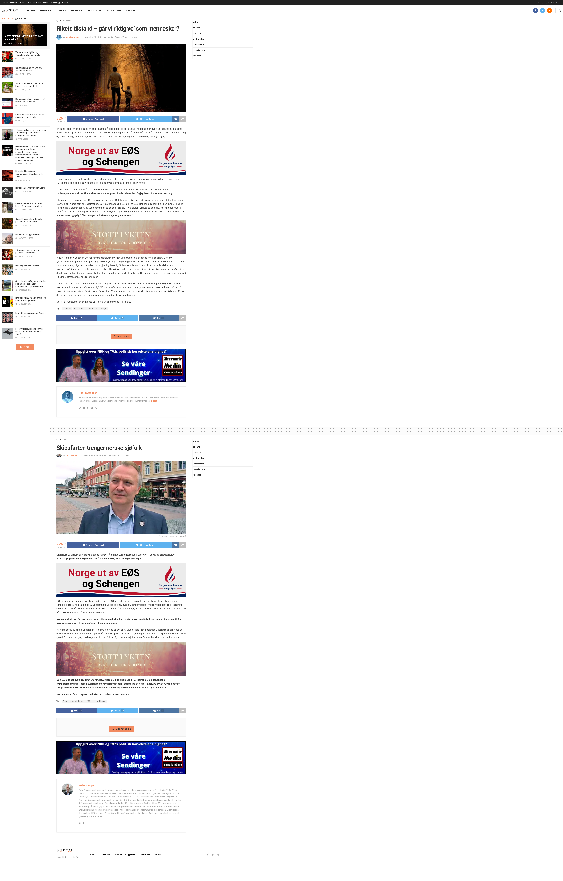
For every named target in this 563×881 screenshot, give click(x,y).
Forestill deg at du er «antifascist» (30, 313)
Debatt (65, 440)
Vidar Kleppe (71, 455)
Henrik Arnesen (72, 37)
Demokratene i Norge (73, 701)
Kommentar (43, 3)
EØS (88, 701)
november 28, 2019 (93, 37)
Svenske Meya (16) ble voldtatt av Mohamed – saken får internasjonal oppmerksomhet (31, 284)
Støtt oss (106, 855)
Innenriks (13, 3)
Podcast (65, 3)
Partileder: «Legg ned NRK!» (28, 234)
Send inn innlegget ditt (124, 855)
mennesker (92, 309)
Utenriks (22, 3)
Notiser (5, 3)
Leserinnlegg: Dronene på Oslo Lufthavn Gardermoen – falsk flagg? (29, 331)
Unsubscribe (123, 729)
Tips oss (93, 855)
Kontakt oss (144, 855)
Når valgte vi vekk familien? (27, 265)
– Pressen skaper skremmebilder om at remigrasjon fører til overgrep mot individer (30, 133)
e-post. (154, 401)
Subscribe (123, 336)
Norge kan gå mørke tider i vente (30, 188)
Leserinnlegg (55, 3)
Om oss (158, 855)
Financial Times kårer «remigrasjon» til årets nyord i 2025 (29, 174)
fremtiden (79, 309)
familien (67, 309)
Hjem (58, 21)
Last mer (24, 347)
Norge (103, 309)
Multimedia (32, 3)
